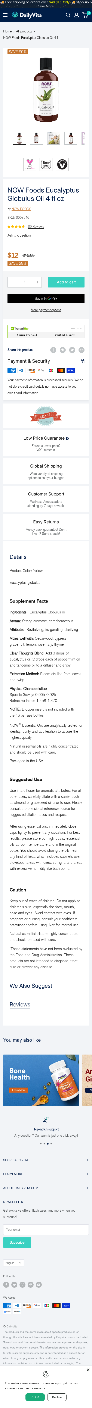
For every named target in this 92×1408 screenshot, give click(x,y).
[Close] (88, 1370)
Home (7, 31)
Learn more (38, 1388)
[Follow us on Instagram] (22, 1285)
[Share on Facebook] (53, 350)
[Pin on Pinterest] (63, 350)
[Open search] (68, 15)
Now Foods (21, 209)
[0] (85, 15)
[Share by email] (82, 350)
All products (24, 31)
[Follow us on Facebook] (6, 1285)
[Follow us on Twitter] (14, 1285)
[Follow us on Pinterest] (31, 1285)
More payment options (46, 310)
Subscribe (17, 1242)
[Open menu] (5, 15)
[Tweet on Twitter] (72, 350)
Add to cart (66, 282)
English (10, 1263)
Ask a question (19, 235)
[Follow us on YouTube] (39, 1285)
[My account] (76, 15)
